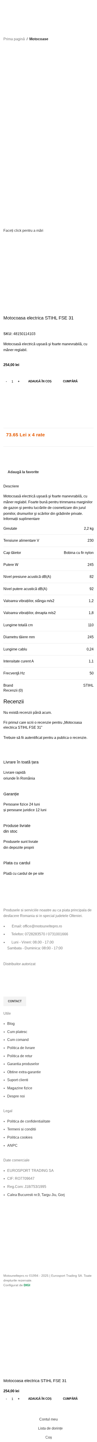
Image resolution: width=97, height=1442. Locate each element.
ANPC (12, 1145)
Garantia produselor (23, 1064)
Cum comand (18, 1040)
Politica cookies (19, 1137)
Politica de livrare (21, 1048)
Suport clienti (17, 1080)
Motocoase (38, 39)
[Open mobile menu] (89, 6)
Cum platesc (17, 1032)
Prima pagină (14, 39)
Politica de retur (19, 1056)
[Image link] (28, 896)
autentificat (33, 738)
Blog (11, 1024)
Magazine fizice (19, 1088)
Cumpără (70, 381)
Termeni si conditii (21, 1129)
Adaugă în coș (40, 381)
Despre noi (16, 1096)
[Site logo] (20, 6)
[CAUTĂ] (89, 19)
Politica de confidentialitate (28, 1121)
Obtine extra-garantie (24, 1072)
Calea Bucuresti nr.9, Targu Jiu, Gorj (36, 1195)
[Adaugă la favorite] (9, 1409)
